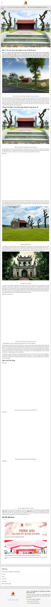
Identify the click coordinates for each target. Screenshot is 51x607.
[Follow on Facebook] (8, 600)
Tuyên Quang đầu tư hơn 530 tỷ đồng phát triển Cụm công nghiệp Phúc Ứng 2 (23, 555)
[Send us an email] (13, 600)
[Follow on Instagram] (10, 600)
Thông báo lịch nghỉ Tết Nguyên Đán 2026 (14, 536)
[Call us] (15, 600)
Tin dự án (4, 574)
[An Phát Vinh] (25, 2)
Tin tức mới (4, 578)
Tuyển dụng (4, 581)
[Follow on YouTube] (17, 600)
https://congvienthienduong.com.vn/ (21, 514)
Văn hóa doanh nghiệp (6, 583)
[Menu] (1, 2)
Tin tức (3, 576)
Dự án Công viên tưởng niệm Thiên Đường (11, 571)
